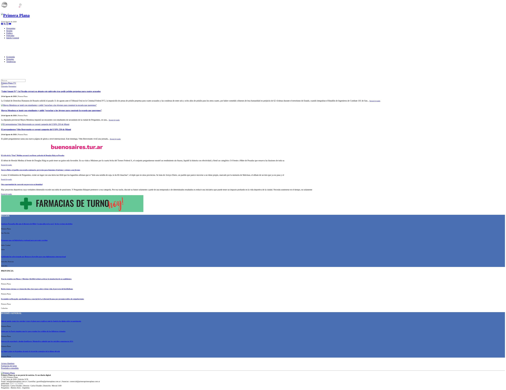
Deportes (10, 59)
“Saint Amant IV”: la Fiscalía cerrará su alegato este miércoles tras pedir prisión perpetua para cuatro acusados (51, 91)
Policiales (10, 35)
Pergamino (10, 28)
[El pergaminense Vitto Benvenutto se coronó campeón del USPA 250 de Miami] (253, 124)
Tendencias (11, 61)
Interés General (12, 38)
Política (9, 33)
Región (9, 31)
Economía (10, 57)
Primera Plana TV (8, 83)
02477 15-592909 (16, 384)
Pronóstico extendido (10, 368)
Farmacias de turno (9, 366)
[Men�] (2, 84)
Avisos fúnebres (7, 363)
